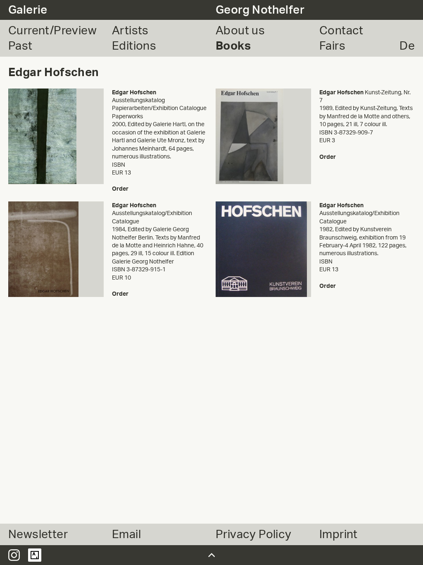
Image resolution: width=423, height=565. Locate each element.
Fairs (332, 46)
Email (126, 534)
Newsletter (38, 534)
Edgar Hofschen (134, 92)
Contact (341, 30)
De (407, 46)
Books (233, 46)
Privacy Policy (254, 534)
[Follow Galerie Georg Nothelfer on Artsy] (34, 555)
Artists (130, 30)
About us (240, 30)
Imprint (338, 534)
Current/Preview (52, 30)
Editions (134, 46)
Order (120, 189)
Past (20, 46)
